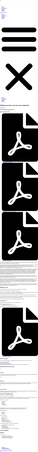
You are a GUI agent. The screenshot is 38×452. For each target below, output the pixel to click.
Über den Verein (2, 107)
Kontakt (3, 18)
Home (3, 6)
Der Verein (3, 7)
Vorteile (3, 9)
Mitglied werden (4, 8)
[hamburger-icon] (0, 5)
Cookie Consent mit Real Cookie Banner (6, 450)
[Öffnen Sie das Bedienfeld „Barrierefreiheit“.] (0, 451)
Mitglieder (3, 10)
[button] (19, 58)
